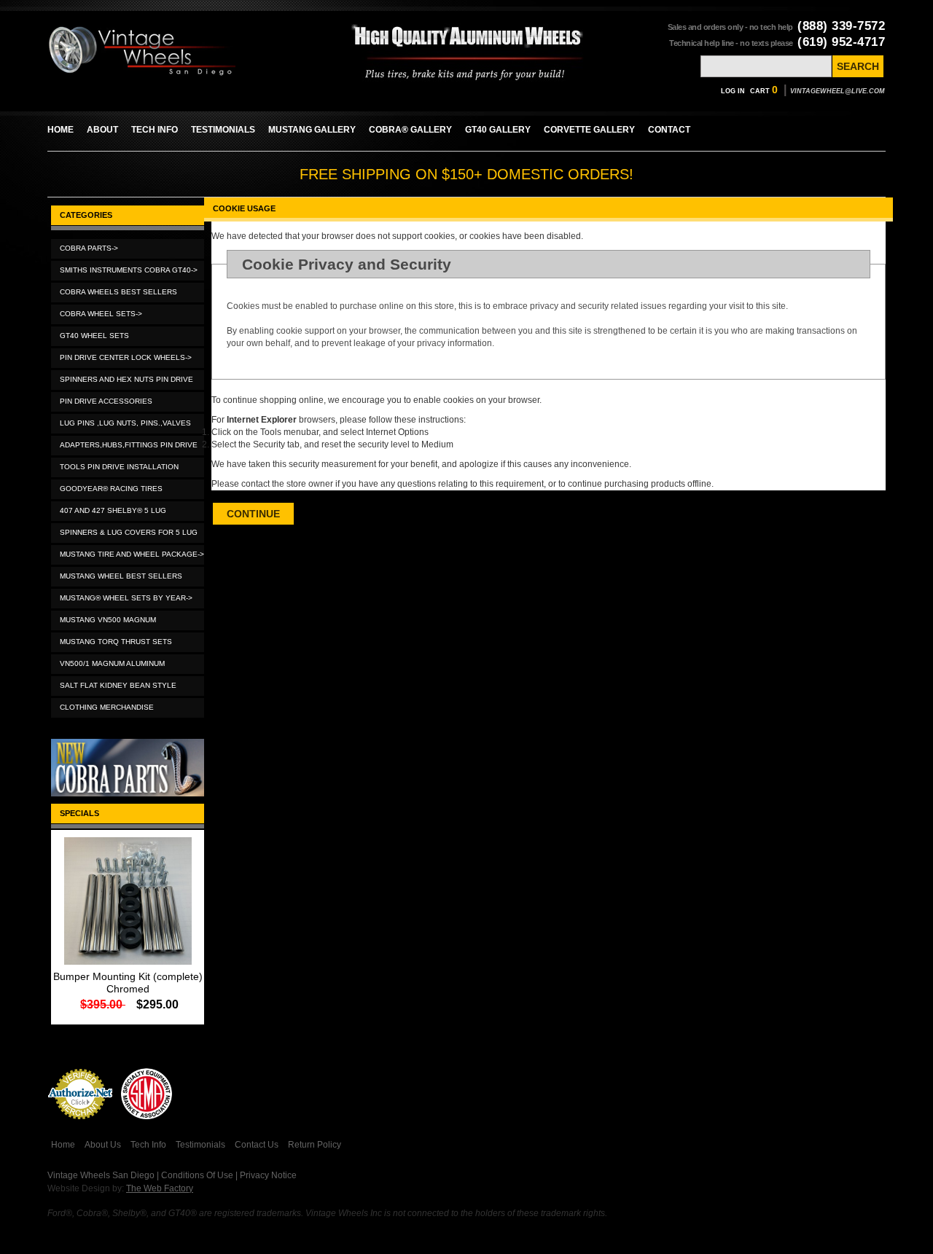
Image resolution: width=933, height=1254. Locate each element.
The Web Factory (159, 1188)
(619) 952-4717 (841, 42)
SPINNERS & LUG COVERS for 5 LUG (129, 532)
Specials (79, 813)
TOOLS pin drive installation (119, 467)
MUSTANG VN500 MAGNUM (108, 620)
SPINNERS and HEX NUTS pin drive (126, 379)
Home (63, 1145)
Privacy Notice (268, 1175)
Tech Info (148, 1145)
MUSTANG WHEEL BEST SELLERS (121, 576)
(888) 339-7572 (841, 26)
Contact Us (256, 1145)
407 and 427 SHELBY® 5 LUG (113, 510)
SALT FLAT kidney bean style (118, 685)
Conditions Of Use (197, 1175)
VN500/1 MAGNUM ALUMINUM (112, 663)
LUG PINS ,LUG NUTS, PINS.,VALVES (125, 423)
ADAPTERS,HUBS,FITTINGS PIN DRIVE (129, 445)
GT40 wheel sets (94, 336)
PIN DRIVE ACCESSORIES (106, 401)
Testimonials (200, 1145)
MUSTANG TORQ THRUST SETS (116, 642)
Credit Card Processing (80, 1127)
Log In (733, 91)
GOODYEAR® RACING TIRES (111, 489)
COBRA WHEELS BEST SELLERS (118, 292)
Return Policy (314, 1145)
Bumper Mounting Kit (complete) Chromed (128, 983)
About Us (103, 1145)
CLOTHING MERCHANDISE (107, 707)
